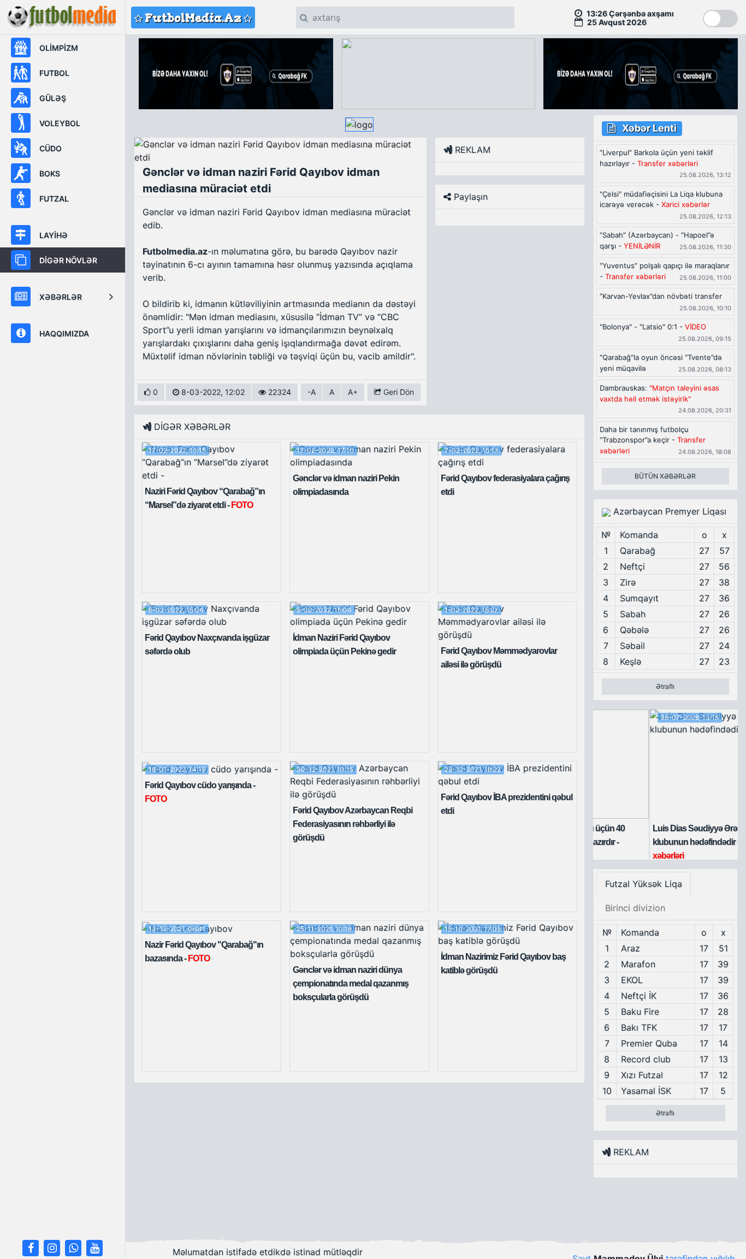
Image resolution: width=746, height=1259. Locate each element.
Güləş (52, 98)
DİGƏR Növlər (68, 260)
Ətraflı (665, 686)
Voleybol (59, 123)
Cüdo (50, 148)
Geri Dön (397, 392)
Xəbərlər (60, 297)
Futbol (54, 73)
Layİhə (53, 235)
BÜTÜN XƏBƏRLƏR (665, 476)
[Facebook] (30, 1248)
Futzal (54, 198)
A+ (353, 392)
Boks (49, 173)
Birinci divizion (635, 907)
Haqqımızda (64, 333)
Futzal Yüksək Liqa (643, 883)
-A (311, 392)
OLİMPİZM (58, 47)
